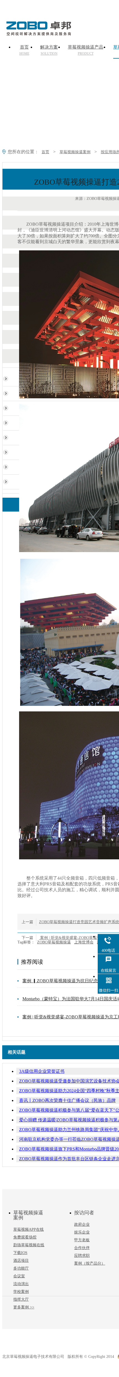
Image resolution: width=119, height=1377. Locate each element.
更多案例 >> (23, 1307)
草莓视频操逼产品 (85, 50)
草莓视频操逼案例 (75, 152)
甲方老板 (82, 1240)
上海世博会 (84, 942)
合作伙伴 (82, 1248)
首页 (24, 50)
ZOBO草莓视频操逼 (54, 942)
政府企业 (82, 1224)
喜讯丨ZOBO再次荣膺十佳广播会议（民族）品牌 (67, 1100)
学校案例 (21, 1292)
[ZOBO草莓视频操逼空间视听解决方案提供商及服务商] (38, 34)
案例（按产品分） (89, 1263)
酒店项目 (21, 1260)
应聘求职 (82, 1255)
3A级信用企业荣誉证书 (41, 1071)
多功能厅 (21, 1268)
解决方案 (49, 50)
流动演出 (21, 1284)
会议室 (19, 1276)
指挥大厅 (21, 1299)
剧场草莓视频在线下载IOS (28, 1249)
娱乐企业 (82, 1232)
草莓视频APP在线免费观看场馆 (28, 1233)
